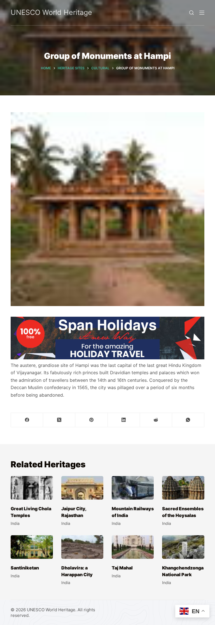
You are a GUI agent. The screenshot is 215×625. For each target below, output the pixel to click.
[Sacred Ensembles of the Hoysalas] (183, 488)
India (15, 523)
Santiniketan (25, 568)
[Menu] (201, 12)
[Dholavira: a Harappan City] (82, 547)
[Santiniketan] (32, 547)
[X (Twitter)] (59, 420)
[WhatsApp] (188, 420)
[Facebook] (27, 420)
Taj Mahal (122, 568)
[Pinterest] (91, 420)
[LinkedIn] (124, 420)
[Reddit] (156, 420)
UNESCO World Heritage (51, 12)
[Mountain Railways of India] (133, 488)
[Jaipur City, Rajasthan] (82, 488)
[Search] (191, 12)
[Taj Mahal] (133, 547)
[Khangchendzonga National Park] (183, 547)
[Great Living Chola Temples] (32, 488)
